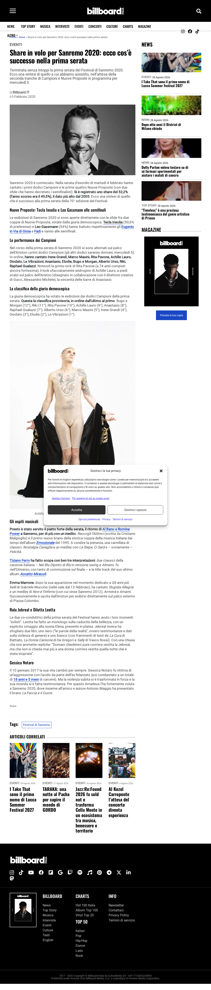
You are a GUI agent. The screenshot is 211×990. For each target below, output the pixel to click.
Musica (45, 26)
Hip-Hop (81, 941)
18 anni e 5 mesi (26, 679)
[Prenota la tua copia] (171, 271)
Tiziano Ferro (20, 560)
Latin (79, 951)
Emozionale (45, 543)
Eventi (79, 26)
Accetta (76, 510)
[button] (161, 471)
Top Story (28, 26)
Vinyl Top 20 (85, 915)
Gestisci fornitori (61, 498)
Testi (46, 935)
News (10, 26)
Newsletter (116, 905)
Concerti (94, 26)
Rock (79, 956)
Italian (80, 931)
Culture (112, 26)
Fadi (37, 231)
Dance (80, 946)
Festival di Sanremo (36, 725)
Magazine (144, 26)
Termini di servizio (122, 920)
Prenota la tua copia (171, 315)
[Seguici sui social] (183, 31)
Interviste (62, 26)
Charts (128, 26)
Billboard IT (21, 92)
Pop (78, 936)
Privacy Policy (119, 915)
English (48, 940)
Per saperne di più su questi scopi (90, 498)
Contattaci (116, 910)
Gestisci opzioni (135, 510)
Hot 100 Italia (85, 905)
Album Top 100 (87, 910)
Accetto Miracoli (33, 574)
